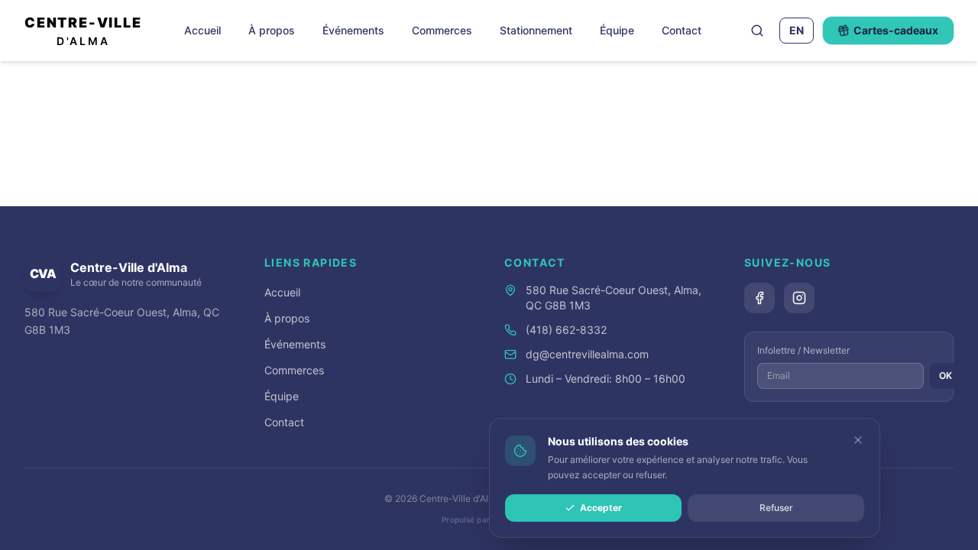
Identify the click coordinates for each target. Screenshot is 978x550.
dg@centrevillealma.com (587, 354)
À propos (271, 30)
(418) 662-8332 (566, 329)
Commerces (442, 30)
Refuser (776, 507)
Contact (681, 30)
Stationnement (536, 30)
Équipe (617, 30)
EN (796, 30)
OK (945, 375)
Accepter (601, 507)
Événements (353, 30)
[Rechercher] (757, 31)
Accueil (202, 30)
